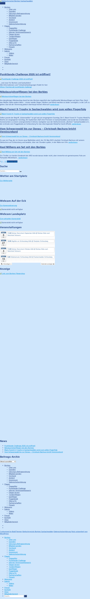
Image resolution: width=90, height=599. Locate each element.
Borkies (7, 7)
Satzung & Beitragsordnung (19, 13)
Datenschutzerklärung (17, 24)
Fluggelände (13, 41)
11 (5, 161)
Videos (11, 53)
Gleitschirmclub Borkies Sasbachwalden (37, 532)
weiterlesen (54, 104)
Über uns (12, 9)
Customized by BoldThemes (11, 532)
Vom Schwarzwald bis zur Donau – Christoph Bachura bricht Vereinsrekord (33, 452)
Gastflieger (13, 38)
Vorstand (12, 18)
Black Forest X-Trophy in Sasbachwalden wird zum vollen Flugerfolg (43, 109)
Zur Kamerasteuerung (8, 205)
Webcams (8, 49)
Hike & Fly (12, 43)
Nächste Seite (12, 161)
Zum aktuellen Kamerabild (10, 219)
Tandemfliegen (14, 36)
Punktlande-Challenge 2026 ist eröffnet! (25, 74)
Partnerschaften (15, 45)
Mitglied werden (15, 16)
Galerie (7, 51)
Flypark (12, 47)
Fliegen (7, 26)
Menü (2, 3)
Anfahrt (12, 20)
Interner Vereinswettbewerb (20, 32)
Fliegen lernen (14, 34)
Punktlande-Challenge (17, 30)
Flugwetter (13, 28)
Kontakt (7, 59)
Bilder (11, 55)
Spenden (12, 11)
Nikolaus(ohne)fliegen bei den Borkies (24, 91)
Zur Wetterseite (6, 181)
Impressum (13, 22)
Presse (7, 57)
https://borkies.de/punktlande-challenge (16, 87)
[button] (6, 264)
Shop (6, 61)
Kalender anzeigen (47, 264)
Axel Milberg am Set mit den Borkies (23, 147)
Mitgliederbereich (11, 64)
